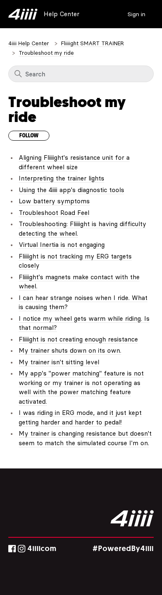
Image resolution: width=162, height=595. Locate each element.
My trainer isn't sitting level (59, 362)
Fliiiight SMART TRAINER (92, 43)
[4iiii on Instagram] (21, 549)
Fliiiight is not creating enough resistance (78, 339)
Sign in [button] (136, 14)
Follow (29, 136)
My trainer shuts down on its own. (70, 350)
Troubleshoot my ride (46, 52)
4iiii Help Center (28, 43)
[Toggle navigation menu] (118, 13)
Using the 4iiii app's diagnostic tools (71, 190)
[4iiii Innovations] (132, 518)
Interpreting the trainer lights (61, 178)
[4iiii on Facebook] (12, 549)
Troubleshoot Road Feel (54, 213)
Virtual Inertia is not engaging (62, 245)
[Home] (22, 14)
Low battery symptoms (54, 201)
